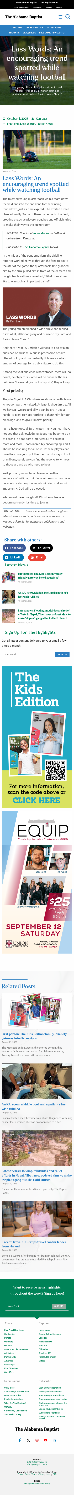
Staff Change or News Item (16, 1391)
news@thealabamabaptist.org (37, 1483)
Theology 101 (45, 1353)
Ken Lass (41, 118)
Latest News (54, 28)
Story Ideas (9, 1388)
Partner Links (10, 1357)
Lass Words (27, 124)
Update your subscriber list (51, 1409)
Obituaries (43, 1349)
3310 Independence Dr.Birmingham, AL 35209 (37, 1463)
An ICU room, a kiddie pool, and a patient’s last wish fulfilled (43, 595)
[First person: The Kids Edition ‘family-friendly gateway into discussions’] (8, 577)
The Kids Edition (34, 28)
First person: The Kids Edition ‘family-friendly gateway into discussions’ (41, 576)
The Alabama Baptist (26, 2)
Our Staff (8, 1345)
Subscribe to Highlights (49, 1413)
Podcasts (43, 1345)
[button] (68, 17)
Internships (9, 1364)
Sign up (62, 654)
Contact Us (9, 1334)
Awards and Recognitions (16, 1349)
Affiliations (9, 1353)
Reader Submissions (13, 1399)
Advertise (8, 1361)
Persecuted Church (47, 1357)
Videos (42, 1361)
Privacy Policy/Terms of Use (31, 1474)
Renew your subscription (50, 1391)
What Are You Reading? (15, 1403)
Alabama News (45, 1342)
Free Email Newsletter (52, 33)
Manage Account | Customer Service (52, 1417)
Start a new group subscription (53, 1399)
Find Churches (11, 1368)
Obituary (8, 1407)
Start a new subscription (50, 1388)
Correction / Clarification (15, 1411)
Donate (7, 1338)
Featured (13, 124)
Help (48, 1474)
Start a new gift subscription (52, 1395)
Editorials (43, 1338)
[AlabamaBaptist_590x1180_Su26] (37, 882)
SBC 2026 (17, 28)
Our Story (8, 1342)
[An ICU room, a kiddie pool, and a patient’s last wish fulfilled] (8, 597)
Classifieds (29, 33)
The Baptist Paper (49, 2)
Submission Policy (12, 1414)
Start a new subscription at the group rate (53, 1404)
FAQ (54, 1474)
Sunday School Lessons (50, 1334)
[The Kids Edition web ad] (37, 737)
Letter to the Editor (12, 1395)
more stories (41, 233)
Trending (14, 33)
